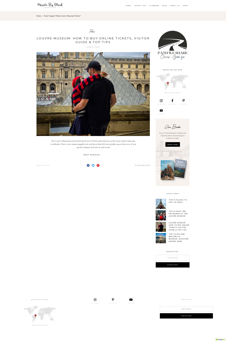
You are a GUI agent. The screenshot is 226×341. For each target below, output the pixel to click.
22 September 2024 (142, 165)
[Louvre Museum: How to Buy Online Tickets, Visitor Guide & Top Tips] (93, 94)
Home (38, 16)
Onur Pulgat (43, 165)
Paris (92, 31)
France (90, 47)
